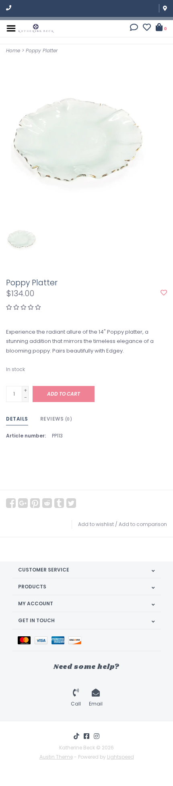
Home (13, 50)
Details (17, 418)
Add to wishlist (96, 524)
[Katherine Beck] (36, 28)
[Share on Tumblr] (59, 503)
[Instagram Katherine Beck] (96, 736)
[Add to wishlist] (164, 293)
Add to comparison (143, 524)
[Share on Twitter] (71, 503)
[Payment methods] (26, 640)
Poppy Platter (42, 50)
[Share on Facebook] (11, 503)
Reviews (56, 418)
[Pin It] (35, 503)
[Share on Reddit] (47, 503)
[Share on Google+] (23, 503)
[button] (134, 28)
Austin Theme (56, 756)
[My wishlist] (147, 28)
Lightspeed (120, 756)
